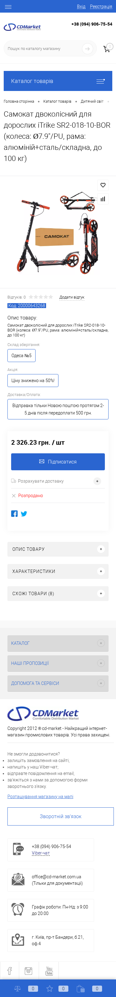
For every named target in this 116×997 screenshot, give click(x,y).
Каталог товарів (32, 81)
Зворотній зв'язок (60, 816)
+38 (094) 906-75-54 (91, 24)
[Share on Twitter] (24, 513)
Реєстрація (101, 6)
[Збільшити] (58, 233)
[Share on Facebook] (14, 513)
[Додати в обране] (103, 185)
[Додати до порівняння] (103, 198)
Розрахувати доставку (41, 481)
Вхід (81, 6)
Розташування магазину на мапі (40, 796)
